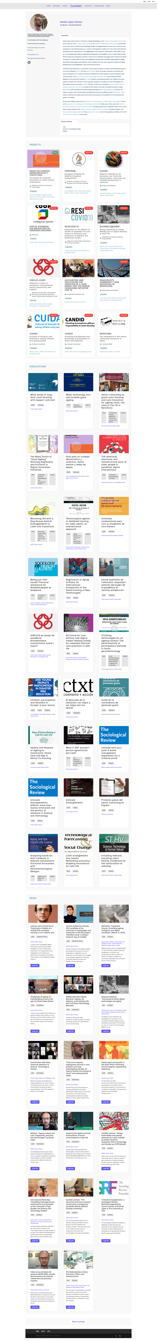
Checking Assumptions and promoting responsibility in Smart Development (77, 339)
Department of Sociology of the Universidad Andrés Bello (83, 104)
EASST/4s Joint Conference (71, 114)
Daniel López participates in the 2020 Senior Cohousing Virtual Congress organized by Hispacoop (113, 1065)
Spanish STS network (93, 112)
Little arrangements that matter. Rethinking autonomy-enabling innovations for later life (78, 860)
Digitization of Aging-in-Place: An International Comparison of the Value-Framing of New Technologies (78, 586)
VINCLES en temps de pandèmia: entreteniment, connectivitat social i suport (42, 640)
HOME (49, 6)
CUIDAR (88, 79)
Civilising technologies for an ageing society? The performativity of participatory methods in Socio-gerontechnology (113, 643)
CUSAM (103, 171)
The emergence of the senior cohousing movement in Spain (113, 339)
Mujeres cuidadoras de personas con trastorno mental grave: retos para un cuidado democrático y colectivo (112, 178)
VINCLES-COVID (37, 280)
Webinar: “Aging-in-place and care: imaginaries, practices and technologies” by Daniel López (42, 1136)
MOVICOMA (66, 89)
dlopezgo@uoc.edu (33, 54)
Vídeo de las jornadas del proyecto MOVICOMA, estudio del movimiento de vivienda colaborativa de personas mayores (42, 1276)
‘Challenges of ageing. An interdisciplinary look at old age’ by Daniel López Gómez (41, 999)
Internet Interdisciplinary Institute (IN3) (106, 43)
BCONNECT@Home (107, 89)
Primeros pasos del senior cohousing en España (112, 803)
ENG (144, 1)
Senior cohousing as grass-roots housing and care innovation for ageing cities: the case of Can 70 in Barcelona (113, 401)
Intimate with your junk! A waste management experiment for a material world (111, 752)
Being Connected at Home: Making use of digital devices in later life (113, 232)
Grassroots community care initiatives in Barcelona (109, 283)
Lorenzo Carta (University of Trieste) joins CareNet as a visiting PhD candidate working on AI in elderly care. (42, 929)
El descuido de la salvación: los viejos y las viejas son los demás (78, 704)
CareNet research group (83, 43)
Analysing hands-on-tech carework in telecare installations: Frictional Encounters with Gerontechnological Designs (42, 863)
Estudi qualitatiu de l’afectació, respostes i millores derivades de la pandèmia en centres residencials (113, 584)
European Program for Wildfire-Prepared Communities (75, 176)
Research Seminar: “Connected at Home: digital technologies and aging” (113, 999)
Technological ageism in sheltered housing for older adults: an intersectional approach (78, 523)
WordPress (57, 1335)
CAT (153, 1)
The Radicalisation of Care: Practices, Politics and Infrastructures (77, 1274)
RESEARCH (56, 6)
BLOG (108, 6)
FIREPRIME (70, 171)
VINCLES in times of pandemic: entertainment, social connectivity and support (41, 286)
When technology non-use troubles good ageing (78, 397)
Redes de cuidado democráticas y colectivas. (40, 173)
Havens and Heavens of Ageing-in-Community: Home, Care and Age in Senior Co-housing (41, 752)
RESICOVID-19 (118, 92)
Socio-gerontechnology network (72, 112)
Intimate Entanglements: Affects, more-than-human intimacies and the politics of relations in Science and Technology (42, 808)
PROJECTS (88, 6)
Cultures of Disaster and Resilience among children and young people (42, 339)
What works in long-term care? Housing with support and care (42, 397)
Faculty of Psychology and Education (115, 41)
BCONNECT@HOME (110, 226)
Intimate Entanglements (74, 801)
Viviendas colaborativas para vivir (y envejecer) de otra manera (112, 522)
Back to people (78, 1322)
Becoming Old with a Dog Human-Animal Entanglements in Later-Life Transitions (42, 522)
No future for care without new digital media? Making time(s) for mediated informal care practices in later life (78, 642)
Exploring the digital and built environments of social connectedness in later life (78, 1135)
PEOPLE (65, 6)
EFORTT (78, 71)
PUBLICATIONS (99, 6)
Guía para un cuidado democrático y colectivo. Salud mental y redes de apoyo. (78, 461)
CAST (148, 1)
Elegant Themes (45, 1335)
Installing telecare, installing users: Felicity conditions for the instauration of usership (113, 860)
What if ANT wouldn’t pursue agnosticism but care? (78, 750)
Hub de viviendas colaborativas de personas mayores (40, 228)
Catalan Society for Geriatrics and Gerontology (94, 109)
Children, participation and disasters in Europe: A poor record (42, 703)
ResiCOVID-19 (72, 226)
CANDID (85, 84)
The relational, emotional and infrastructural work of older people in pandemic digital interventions (113, 463)
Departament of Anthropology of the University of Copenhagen (102, 101)
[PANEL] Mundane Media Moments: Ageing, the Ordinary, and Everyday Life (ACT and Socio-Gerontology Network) (77, 1001)
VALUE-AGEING (91, 71)
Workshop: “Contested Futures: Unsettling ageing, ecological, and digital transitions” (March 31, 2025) (113, 929)
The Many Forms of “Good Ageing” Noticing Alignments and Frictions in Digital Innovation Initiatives (41, 463)
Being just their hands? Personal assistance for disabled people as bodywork (40, 584)
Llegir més (35, 965)
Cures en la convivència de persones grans (109, 703)
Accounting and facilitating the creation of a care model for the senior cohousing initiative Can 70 (77, 285)
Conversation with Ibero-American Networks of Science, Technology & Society (40, 1065)
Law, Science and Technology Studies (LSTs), (92, 76)
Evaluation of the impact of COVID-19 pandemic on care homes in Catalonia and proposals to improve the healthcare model (77, 234)
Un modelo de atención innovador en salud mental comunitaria (42, 180)
